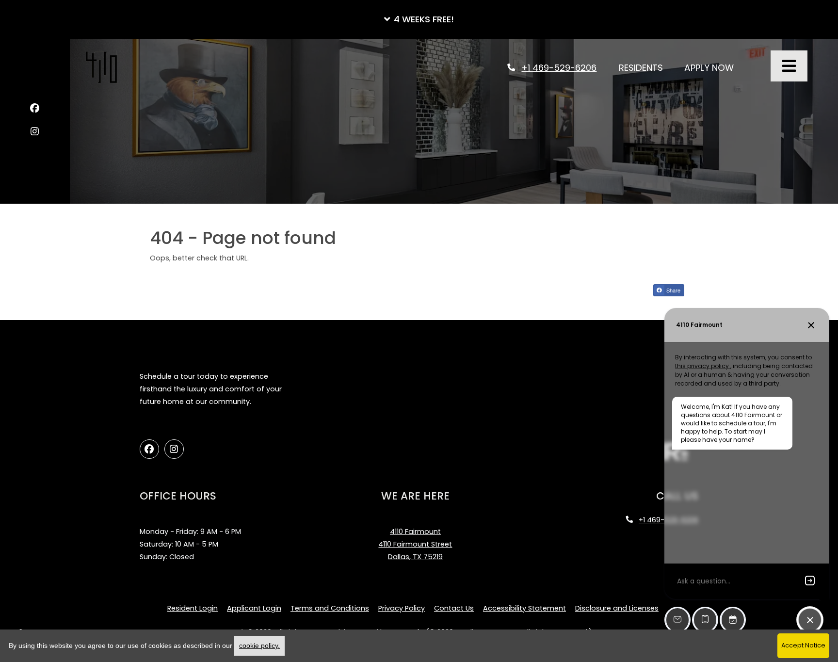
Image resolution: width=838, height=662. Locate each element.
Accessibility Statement (524, 608)
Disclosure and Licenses (617, 608)
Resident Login (192, 608)
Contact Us (454, 608)
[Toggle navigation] (789, 65)
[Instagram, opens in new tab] (35, 133)
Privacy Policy (401, 608)
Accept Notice (803, 645)
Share (672, 290)
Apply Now (714, 67)
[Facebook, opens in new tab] (35, 110)
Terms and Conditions (329, 608)
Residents (646, 67)
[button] (419, 19)
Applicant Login (254, 608)
